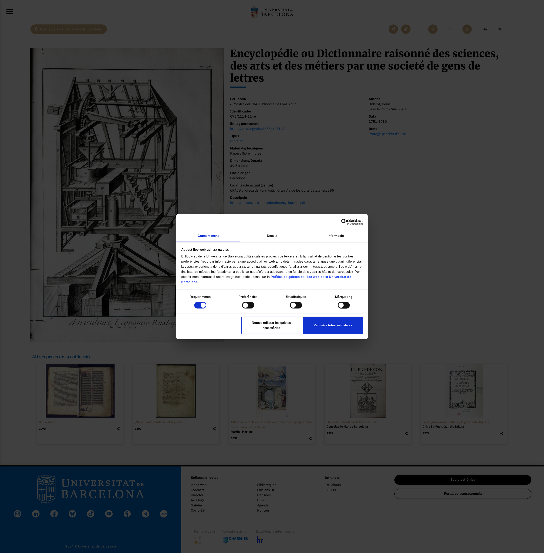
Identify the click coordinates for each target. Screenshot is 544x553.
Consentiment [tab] (208, 235)
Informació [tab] (336, 235)
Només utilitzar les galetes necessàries (271, 325)
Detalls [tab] (272, 235)
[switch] (248, 305)
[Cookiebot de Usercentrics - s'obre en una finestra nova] (344, 222)
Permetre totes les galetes (333, 325)
